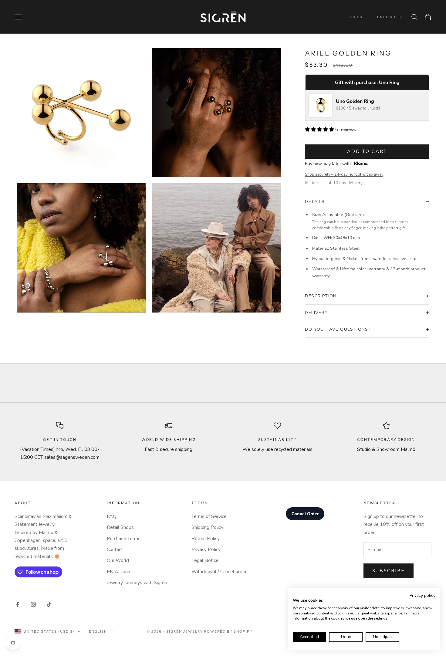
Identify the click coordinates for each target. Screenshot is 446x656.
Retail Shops (120, 527)
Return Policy (205, 538)
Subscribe (388, 571)
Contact (115, 549)
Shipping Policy (207, 527)
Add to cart (367, 151)
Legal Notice (204, 560)
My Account (119, 571)
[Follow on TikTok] (49, 604)
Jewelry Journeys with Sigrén (137, 582)
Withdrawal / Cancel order (219, 571)
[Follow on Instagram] (33, 604)
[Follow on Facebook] (18, 604)
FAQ (112, 516)
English (386, 17)
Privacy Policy (206, 549)
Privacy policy (422, 595)
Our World (118, 560)
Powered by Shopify (228, 631)
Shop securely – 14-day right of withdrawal (344, 174)
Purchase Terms (123, 538)
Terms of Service (209, 516)
